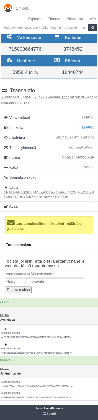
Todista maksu (18, 245)
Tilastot (54, 19)
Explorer (34, 19)
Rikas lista (74, 19)
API (93, 19)
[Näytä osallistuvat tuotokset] (5, 329)
